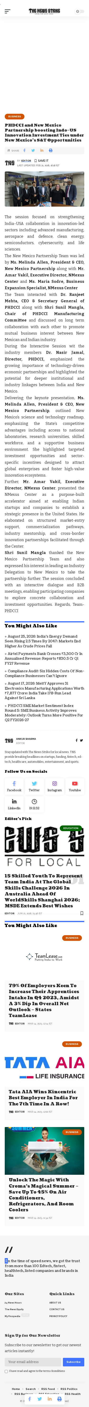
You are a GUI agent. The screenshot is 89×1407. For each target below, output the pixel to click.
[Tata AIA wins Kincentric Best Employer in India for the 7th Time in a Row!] (44, 1063)
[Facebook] (77, 740)
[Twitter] (34, 786)
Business (14, 116)
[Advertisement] (44, 63)
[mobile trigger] (9, 11)
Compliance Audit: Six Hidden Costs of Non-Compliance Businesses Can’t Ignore (44, 673)
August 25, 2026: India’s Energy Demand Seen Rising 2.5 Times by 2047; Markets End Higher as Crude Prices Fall (43, 641)
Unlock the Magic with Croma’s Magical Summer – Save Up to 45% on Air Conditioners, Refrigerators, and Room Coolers (43, 1195)
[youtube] (75, 786)
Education (70, 828)
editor (26, 160)
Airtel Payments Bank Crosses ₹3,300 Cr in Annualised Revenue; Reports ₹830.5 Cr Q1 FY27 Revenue (44, 659)
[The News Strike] (45, 11)
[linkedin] (14, 805)
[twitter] (81, 740)
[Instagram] (55, 786)
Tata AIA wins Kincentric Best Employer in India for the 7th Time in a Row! (43, 1098)
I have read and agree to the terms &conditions (37, 1371)
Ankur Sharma (26, 739)
